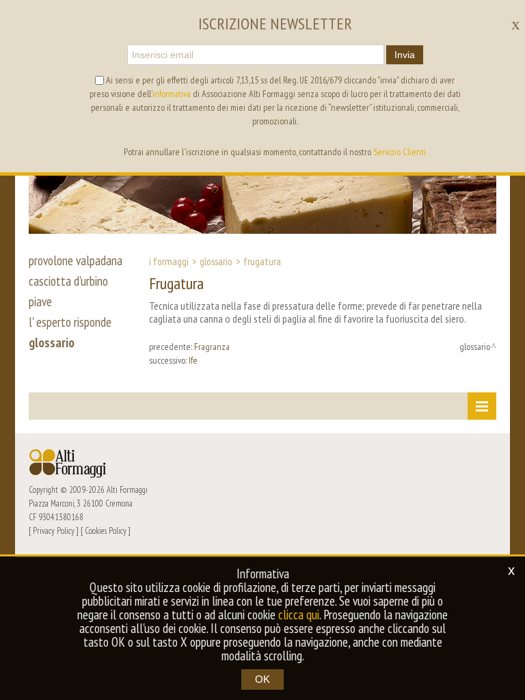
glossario (52, 342)
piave (40, 301)
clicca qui (298, 614)
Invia (404, 54)
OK (262, 679)
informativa (171, 94)
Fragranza (212, 346)
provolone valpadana (75, 260)
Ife (193, 360)
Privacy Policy (54, 530)
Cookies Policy (105, 530)
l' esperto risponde (70, 322)
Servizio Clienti (399, 152)
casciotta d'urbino (68, 281)
